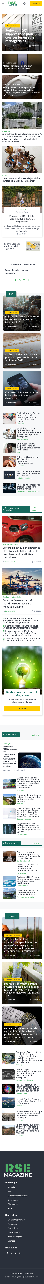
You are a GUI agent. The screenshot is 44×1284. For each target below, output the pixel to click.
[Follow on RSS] (28, 280)
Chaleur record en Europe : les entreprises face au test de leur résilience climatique (29, 1114)
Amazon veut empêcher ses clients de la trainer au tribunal (29, 473)
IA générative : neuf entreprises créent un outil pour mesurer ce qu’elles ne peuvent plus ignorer (29, 827)
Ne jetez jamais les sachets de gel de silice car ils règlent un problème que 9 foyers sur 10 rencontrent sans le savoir (20, 1033)
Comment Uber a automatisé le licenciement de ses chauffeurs (21, 395)
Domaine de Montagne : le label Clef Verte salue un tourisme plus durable (29, 798)
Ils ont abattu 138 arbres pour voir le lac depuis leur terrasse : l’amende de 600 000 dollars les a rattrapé (28, 1128)
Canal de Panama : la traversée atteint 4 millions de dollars (27, 892)
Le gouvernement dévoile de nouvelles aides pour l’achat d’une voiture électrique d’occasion (19, 633)
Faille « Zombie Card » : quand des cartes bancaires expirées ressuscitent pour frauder (28, 417)
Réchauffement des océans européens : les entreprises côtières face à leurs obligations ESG (21, 620)
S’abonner (22, 708)
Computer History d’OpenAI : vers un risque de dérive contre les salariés (28, 446)
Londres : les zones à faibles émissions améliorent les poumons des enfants (28, 867)
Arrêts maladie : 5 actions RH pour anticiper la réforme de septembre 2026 (21, 357)
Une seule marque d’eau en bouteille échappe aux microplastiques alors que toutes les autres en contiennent (29, 812)
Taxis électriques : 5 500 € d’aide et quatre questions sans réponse (21, 639)
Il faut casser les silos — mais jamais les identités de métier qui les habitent (21, 179)
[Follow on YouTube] (24, 280)
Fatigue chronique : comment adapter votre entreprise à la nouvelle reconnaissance (29, 855)
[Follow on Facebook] (15, 280)
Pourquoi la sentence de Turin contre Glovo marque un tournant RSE (22, 319)
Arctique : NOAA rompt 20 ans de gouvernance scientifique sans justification (28, 880)
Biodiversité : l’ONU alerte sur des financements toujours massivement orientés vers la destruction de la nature (10, 756)
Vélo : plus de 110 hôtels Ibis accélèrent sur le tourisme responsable (22, 219)
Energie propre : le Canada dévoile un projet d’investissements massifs (21, 626)
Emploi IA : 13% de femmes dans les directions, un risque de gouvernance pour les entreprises (29, 432)
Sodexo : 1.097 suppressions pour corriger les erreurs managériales (19, 35)
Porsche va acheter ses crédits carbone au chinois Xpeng (28, 486)
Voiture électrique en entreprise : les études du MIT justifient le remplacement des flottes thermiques (21, 552)
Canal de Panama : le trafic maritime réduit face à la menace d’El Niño (18, 603)
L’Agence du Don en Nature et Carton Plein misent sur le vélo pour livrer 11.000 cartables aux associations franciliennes (28, 782)
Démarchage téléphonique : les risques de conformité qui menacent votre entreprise (29, 1073)
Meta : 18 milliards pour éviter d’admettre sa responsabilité (17, 67)
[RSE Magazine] (12, 3)
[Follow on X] (20, 280)
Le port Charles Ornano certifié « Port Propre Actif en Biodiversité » (29, 1101)
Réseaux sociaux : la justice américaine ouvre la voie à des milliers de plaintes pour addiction (28, 1087)
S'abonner (36, 3)
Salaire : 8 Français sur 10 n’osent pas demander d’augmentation (28, 460)
